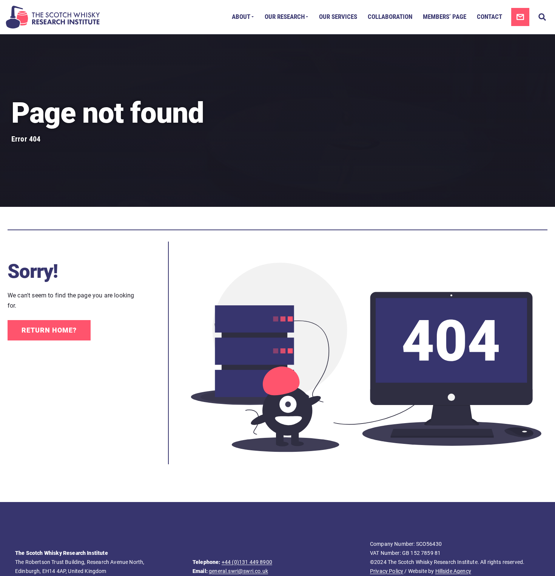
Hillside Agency (453, 571)
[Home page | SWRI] (53, 17)
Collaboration (390, 16)
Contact (489, 16)
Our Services (338, 16)
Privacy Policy (386, 571)
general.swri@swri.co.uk (238, 571)
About (241, 16)
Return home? (49, 330)
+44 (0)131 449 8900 (247, 562)
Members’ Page (444, 16)
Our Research (285, 16)
